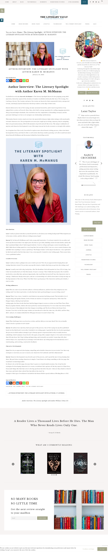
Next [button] (101, 163)
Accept (102, 549)
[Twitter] (87, 100)
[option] (88, 115)
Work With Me (92, 92)
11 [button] (93, 185)
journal (88, 250)
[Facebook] (7, 80)
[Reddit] (14, 80)
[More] (27, 80)
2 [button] (83, 185)
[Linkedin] (17, 80)
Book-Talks (89, 245)
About (82, 92)
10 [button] (92, 185)
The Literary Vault (54, 14)
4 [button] (85, 185)
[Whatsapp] (24, 80)
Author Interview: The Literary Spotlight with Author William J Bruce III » (45, 401)
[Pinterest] (20, 80)
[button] (2, 10)
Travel (88, 274)
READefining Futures (89, 259)
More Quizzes (88, 229)
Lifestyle (89, 255)
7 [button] (89, 185)
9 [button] (91, 185)
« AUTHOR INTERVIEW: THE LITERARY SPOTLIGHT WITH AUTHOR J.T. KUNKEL (36, 393)
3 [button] (84, 185)
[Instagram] (90, 100)
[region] (54, 549)
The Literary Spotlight (35, 386)
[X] (10, 80)
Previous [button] (75, 163)
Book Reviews (88, 240)
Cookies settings (88, 549)
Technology (88, 264)
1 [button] (82, 185)
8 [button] (90, 185)
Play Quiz (97, 222)
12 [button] (95, 185)
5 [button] (86, 185)
